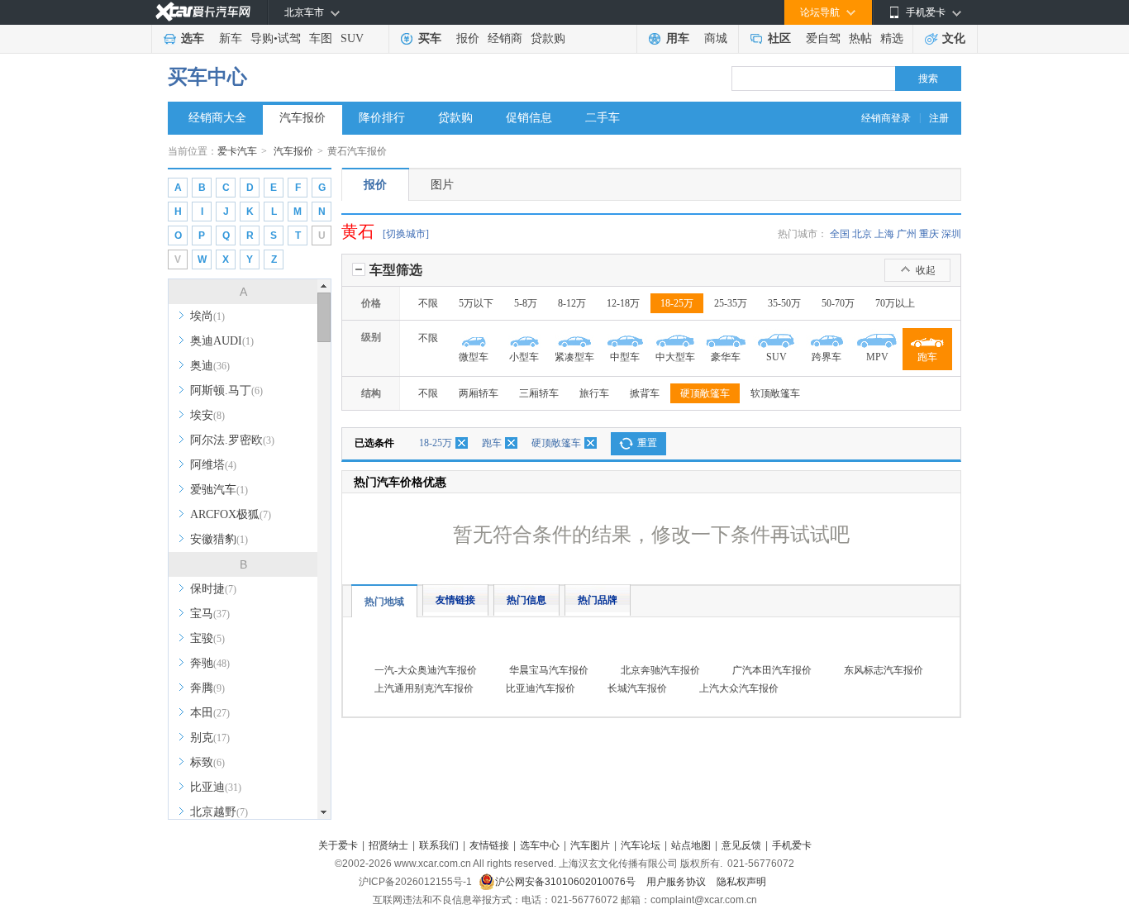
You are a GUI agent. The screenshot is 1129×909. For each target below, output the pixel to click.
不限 (428, 303)
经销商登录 (886, 118)
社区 (779, 38)
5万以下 (476, 303)
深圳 (951, 234)
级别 (371, 337)
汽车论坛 (640, 845)
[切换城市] (406, 234)
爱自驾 (823, 38)
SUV (352, 38)
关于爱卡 (338, 845)
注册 (939, 118)
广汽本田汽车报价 (772, 670)
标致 (207, 762)
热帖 (860, 38)
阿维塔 (213, 465)
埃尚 (207, 316)
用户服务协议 (677, 882)
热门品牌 (597, 600)
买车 (429, 38)
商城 (715, 38)
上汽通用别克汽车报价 (424, 688)
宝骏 (207, 638)
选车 (192, 38)
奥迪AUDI (222, 341)
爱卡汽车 (237, 151)
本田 (210, 713)
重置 (647, 443)
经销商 (505, 38)
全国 (840, 234)
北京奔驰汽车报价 (660, 670)
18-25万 (676, 303)
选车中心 (540, 845)
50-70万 (838, 303)
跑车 (492, 443)
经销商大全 (217, 118)
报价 (467, 38)
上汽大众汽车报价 (739, 688)
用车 (677, 38)
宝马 (210, 613)
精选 (891, 38)
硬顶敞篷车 (705, 393)
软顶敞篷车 (775, 393)
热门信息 (526, 600)
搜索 (928, 78)
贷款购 (548, 38)
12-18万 (623, 303)
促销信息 (529, 118)
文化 (953, 38)
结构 (371, 393)
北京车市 (304, 12)
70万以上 (895, 303)
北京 (862, 234)
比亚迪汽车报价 (540, 688)
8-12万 (572, 303)
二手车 (602, 118)
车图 (320, 38)
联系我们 (439, 845)
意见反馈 (741, 845)
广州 (907, 234)
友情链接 (455, 600)
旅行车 (594, 393)
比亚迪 (215, 787)
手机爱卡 (792, 845)
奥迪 (210, 365)
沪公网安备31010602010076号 (566, 882)
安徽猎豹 (219, 539)
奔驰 (210, 663)
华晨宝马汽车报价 (548, 670)
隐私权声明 (741, 882)
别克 (210, 737)
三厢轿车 (539, 393)
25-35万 (730, 303)
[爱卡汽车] (202, 12)
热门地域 (384, 601)
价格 (371, 303)
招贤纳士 (388, 845)
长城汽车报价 (637, 688)
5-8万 (525, 303)
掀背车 (645, 393)
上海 (884, 234)
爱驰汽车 (219, 489)
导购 (262, 38)
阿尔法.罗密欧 (232, 440)
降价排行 (382, 118)
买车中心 (207, 77)
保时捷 (213, 589)
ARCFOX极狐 (230, 514)
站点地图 (691, 845)
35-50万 (784, 303)
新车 (230, 38)
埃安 (207, 415)
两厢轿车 (478, 393)
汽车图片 (590, 845)
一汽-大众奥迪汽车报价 (425, 670)
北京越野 (219, 812)
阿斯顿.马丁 (226, 390)
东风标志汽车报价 (883, 670)
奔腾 (207, 688)
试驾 (289, 38)
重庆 (929, 234)
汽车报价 (302, 118)
